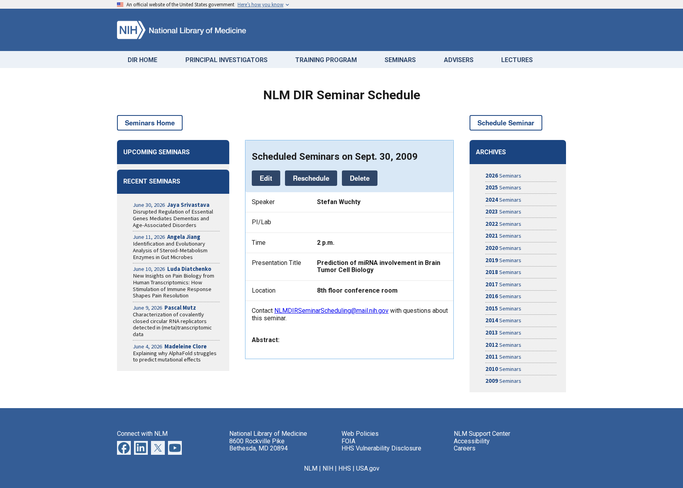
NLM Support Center (482, 433)
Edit (266, 178)
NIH (328, 468)
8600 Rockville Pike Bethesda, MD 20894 (258, 444)
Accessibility (472, 441)
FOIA (348, 441)
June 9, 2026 (164, 307)
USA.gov (367, 468)
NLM (310, 468)
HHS (344, 468)
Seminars (503, 175)
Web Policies (360, 433)
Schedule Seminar (505, 122)
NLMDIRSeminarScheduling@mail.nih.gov (331, 310)
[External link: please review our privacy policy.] (141, 452)
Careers (464, 448)
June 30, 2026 (171, 204)
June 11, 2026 (166, 236)
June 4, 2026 (170, 346)
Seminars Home (150, 122)
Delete (360, 178)
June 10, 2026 (172, 268)
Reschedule (311, 178)
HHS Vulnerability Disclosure (381, 448)
